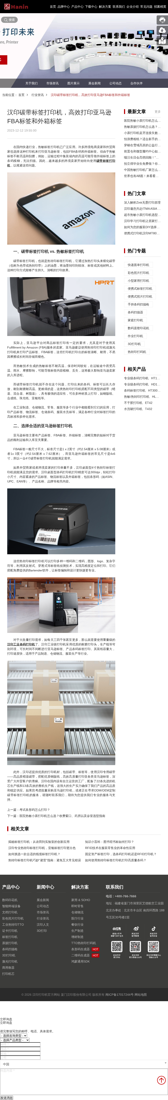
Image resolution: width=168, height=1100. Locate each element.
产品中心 (77, 6)
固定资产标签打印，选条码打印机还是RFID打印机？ (121, 854)
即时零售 (77, 906)
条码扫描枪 (10, 949)
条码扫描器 (135, 312)
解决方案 (105, 6)
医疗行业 (77, 918)
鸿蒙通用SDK (80, 961)
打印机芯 (8, 973)
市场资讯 (52, 83)
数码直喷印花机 (138, 328)
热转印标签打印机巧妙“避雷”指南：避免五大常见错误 (44, 860)
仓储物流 (77, 912)
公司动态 (115, 83)
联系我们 (119, 6)
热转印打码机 (137, 352)
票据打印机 (10, 943)
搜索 (12, 20)
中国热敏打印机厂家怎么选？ (144, 170)
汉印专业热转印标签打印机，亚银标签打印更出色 (42, 848)
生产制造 (77, 930)
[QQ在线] (162, 40)
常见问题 (146, 6)
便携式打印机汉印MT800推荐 (144, 233)
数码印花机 (10, 900)
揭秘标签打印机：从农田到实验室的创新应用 (39, 842)
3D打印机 (134, 344)
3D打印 (42, 930)
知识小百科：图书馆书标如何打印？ (109, 842)
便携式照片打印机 (140, 296)
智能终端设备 (11, 906)
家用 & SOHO (80, 900)
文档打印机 (10, 912)
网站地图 (141, 994)
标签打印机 (10, 937)
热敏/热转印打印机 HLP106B (144, 396)
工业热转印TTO (13, 924)
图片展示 (73, 83)
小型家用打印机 (138, 280)
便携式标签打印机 (140, 288)
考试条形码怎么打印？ (34, 809)
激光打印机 (10, 961)
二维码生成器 (84, 955)
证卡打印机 (10, 930)
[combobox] (84, 1064)
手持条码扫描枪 (138, 304)
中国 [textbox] (6, 1064)
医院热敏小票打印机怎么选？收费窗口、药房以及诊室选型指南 (62, 816)
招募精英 (160, 6)
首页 (53, 6)
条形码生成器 (84, 949)
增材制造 (77, 937)
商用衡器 (8, 967)
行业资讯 (38, 95)
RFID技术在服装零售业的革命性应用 (110, 848)
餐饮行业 (77, 924)
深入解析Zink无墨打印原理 (142, 202)
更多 (158, 111)
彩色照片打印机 (138, 273)
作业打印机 (135, 336)
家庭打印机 (135, 320)
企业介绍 (132, 6)
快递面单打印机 (138, 265)
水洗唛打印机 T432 (138, 409)
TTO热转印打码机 (83, 943)
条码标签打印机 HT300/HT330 (146, 390)
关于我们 (31, 83)
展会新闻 (94, 83)
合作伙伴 (136, 83)
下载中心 (91, 6)
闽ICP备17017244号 (119, 994)
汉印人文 (43, 924)
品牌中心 (64, 6)
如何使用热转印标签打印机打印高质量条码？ (115, 860)
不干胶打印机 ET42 (138, 403)
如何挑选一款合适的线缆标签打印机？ (34, 854)
